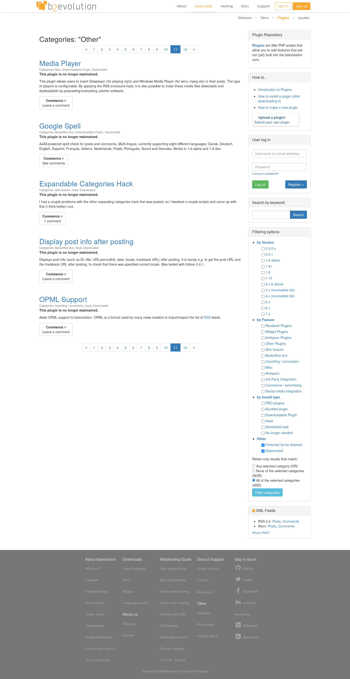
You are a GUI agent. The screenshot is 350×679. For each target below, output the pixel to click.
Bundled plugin (276, 408)
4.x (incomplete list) (280, 295)
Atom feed (250, 637)
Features (92, 580)
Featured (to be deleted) (283, 444)
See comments (53, 160)
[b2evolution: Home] (66, 6)
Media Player (60, 63)
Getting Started (96, 591)
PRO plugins (274, 403)
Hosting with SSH (173, 614)
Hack (75, 190)
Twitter (247, 580)
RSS (207, 317)
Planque (202, 671)
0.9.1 (269, 254)
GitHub (247, 568)
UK (169, 660)
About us (129, 624)
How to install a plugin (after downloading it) (279, 98)
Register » (296, 184)
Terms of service (97, 660)
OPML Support (63, 299)
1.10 (268, 278)
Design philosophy (99, 637)
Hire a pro (206, 592)
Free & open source (100, 648)
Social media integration (283, 391)
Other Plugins (275, 343)
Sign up (301, 6)
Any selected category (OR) (277, 466)
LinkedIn (249, 603)
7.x (267, 313)
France (180, 660)
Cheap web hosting (174, 591)
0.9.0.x (270, 248)
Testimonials (94, 626)
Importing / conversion (69, 305)
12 (185, 49)
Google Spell (60, 125)
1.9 (267, 272)
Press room (206, 624)
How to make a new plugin (278, 107)
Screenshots (94, 603)
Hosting (227, 6)
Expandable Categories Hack (86, 183)
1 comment (51, 218)
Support (263, 6)
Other (261, 438)
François (188, 671)
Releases (245, 17)
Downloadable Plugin (76, 69)
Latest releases (134, 568)
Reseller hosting (172, 648)
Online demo (95, 614)
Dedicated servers (173, 637)
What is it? (93, 568)
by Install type (268, 397)
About (181, 6)
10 (166, 49)
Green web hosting (174, 603)
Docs (245, 6)
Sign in (283, 6)
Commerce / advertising (283, 385)
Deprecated (99, 69)
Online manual (208, 568)
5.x (267, 301)
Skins (264, 17)
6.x (267, 307)
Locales (304, 17)
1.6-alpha (272, 260)
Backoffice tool (64, 132)
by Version (265, 242)
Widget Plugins (276, 331)
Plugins (283, 17)
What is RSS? (261, 532)
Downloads (203, 6)
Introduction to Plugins (275, 89)
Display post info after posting (86, 241)
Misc (58, 69)
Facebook (250, 591)
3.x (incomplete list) (280, 289)
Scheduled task (277, 426)
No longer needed (279, 432)
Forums (203, 580)
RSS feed (249, 626)
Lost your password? (265, 173)
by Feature (265, 319)
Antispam (272, 373)
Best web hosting (173, 580)
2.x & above (274, 284)
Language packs (135, 603)
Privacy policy (207, 636)
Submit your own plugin (272, 119)
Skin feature (62, 190)
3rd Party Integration (280, 379)
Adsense (203, 613)
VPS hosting (169, 626)
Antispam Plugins (278, 337)
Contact (128, 635)
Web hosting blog (173, 568)
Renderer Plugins (278, 325)
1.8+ (268, 266)
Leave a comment (56, 103)
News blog (242, 614)
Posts (276, 521)
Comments (291, 521)
